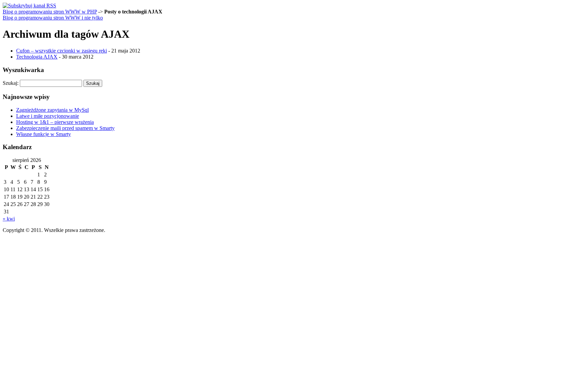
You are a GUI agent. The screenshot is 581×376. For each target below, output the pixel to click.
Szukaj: (10, 83)
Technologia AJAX (36, 57)
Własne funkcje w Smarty (43, 134)
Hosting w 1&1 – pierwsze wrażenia (55, 122)
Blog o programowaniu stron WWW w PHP (50, 11)
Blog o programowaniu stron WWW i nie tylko (53, 18)
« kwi (9, 218)
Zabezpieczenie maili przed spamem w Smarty (65, 128)
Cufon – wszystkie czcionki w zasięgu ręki (61, 51)
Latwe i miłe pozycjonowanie (47, 116)
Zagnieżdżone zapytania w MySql (52, 110)
